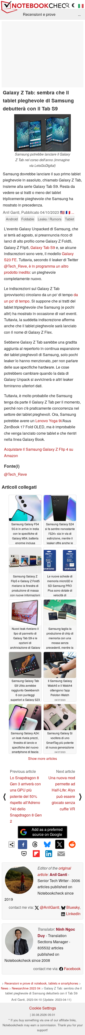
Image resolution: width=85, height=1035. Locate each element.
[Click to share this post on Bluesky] (47, 844)
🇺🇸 (62, 212)
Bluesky (72, 907)
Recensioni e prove (39, 14)
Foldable (27, 218)
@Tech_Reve (15, 474)
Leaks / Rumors (49, 218)
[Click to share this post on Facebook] (22, 844)
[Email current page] (60, 854)
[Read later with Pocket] (23, 853)
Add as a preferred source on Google (47, 832)
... (79, 14)
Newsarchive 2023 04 (26, 988)
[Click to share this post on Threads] (34, 844)
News (4, 988)
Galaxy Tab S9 (43, 247)
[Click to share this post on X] (59, 844)
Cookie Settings (42, 1008)
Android (12, 218)
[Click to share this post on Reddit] (72, 844)
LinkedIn (73, 913)
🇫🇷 (68, 212)
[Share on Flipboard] (36, 853)
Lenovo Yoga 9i (48, 420)
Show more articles (42, 758)
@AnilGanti (49, 907)
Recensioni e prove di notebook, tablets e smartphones (41, 983)
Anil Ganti (58, 874)
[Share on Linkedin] (48, 853)
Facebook (72, 968)
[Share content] (11, 844)
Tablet (69, 218)
